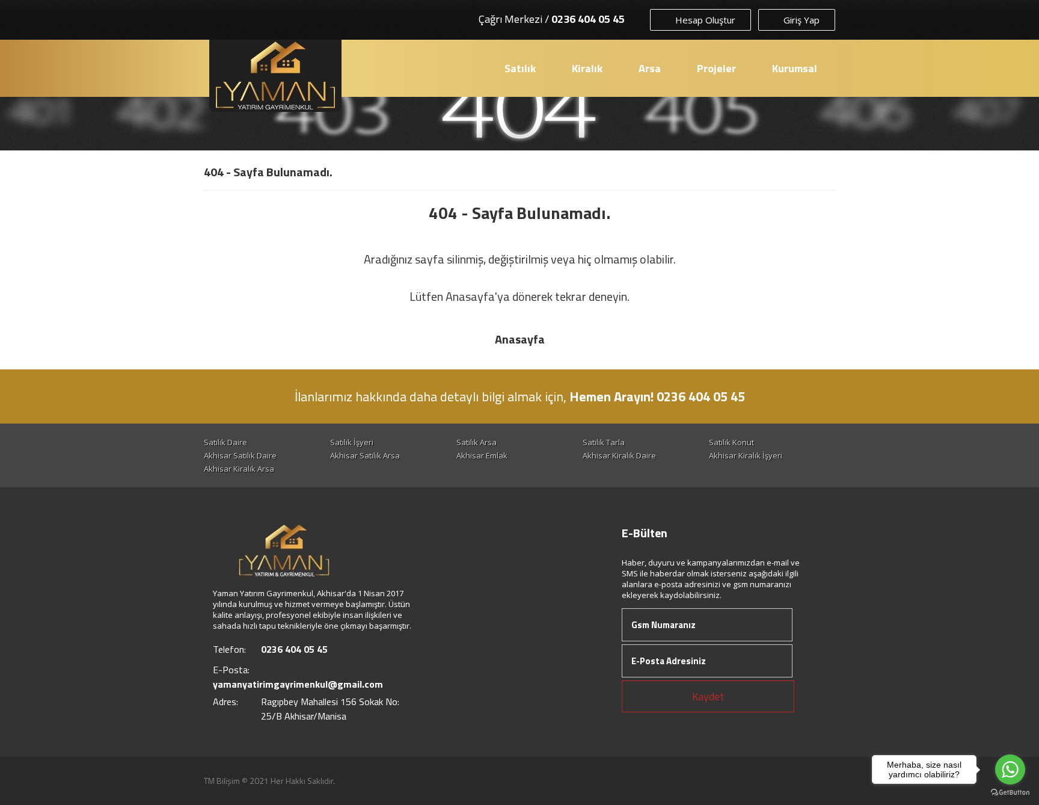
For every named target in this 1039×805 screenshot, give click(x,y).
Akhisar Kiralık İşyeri (745, 455)
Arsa (650, 68)
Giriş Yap (800, 20)
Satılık (520, 68)
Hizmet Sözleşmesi (534, 557)
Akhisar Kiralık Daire (619, 455)
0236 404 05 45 (588, 19)
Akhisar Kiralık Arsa (239, 468)
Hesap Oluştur (704, 20)
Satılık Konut (731, 442)
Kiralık (587, 68)
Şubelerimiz (512, 569)
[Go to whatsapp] (1010, 769)
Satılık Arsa (476, 442)
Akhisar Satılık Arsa (365, 455)
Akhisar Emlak (481, 455)
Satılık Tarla (604, 442)
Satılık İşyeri (351, 442)
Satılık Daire (225, 442)
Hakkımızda (463, 544)
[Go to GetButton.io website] (1010, 793)
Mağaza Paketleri (524, 544)
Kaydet (708, 696)
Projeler (716, 68)
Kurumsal (794, 68)
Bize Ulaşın (560, 569)
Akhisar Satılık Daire (240, 455)
